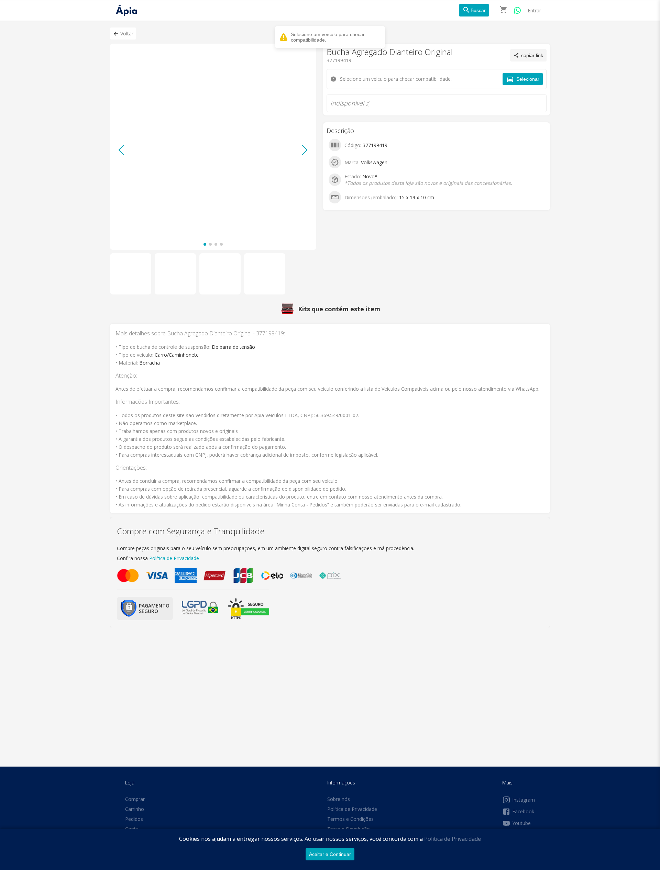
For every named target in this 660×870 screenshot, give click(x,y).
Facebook (523, 811)
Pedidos (134, 819)
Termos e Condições (350, 819)
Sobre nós (338, 799)
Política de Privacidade (452, 839)
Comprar (135, 799)
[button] (123, 33)
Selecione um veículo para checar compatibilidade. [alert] (328, 37)
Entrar (534, 10)
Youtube (521, 823)
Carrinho (134, 809)
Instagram (523, 799)
